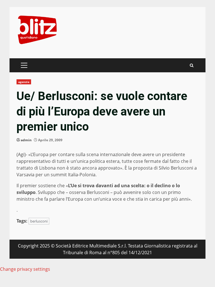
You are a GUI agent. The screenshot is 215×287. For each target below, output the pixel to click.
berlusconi (39, 221)
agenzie (23, 82)
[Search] (191, 65)
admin (26, 140)
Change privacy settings (25, 269)
